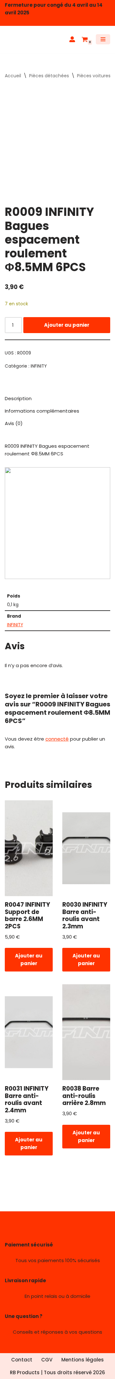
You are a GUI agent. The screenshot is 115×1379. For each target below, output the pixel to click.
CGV (46, 1359)
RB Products (25, 1372)
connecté (57, 738)
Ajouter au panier (66, 325)
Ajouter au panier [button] (28, 959)
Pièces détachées (49, 75)
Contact (21, 1359)
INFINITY (39, 366)
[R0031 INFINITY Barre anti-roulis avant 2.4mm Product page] (28, 1032)
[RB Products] (24, 39)
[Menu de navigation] (103, 39)
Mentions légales (82, 1359)
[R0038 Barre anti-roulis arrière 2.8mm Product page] (86, 1032)
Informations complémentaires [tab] (42, 411)
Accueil (13, 75)
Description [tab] (18, 398)
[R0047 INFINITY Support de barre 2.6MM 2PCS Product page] (28, 848)
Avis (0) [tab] (14, 423)
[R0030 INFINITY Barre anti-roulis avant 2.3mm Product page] (86, 848)
